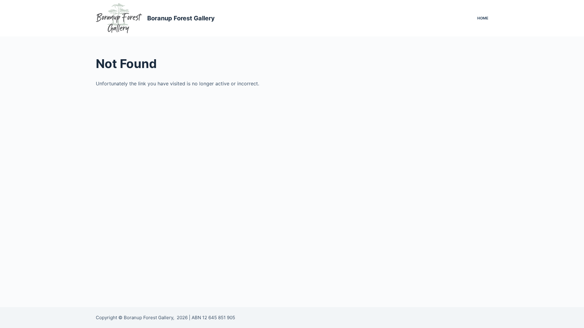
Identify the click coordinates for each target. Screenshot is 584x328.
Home (482, 18)
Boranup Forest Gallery (181, 18)
